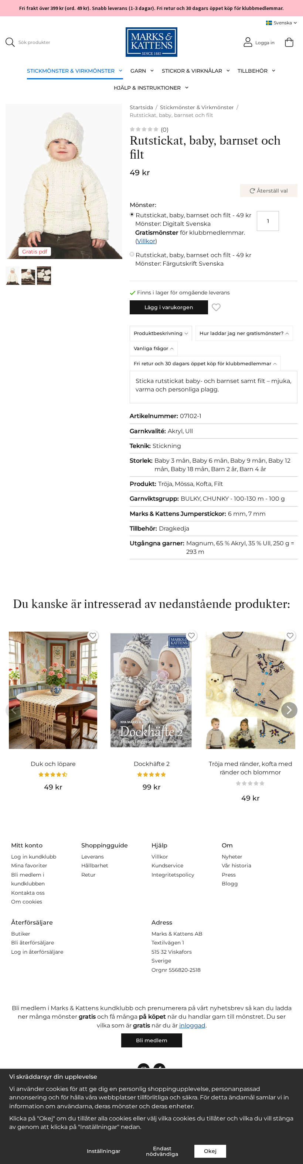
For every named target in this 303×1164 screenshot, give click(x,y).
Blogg (230, 883)
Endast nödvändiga (162, 1151)
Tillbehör (253, 71)
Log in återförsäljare (37, 952)
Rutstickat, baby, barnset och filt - (193, 219)
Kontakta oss (28, 893)
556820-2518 (185, 970)
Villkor (146, 241)
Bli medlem (151, 1040)
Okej (210, 1151)
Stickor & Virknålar (192, 71)
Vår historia (236, 865)
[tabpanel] (213, 387)
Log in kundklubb (33, 856)
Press (229, 874)
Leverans (92, 856)
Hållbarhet (94, 865)
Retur (88, 874)
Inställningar (103, 1151)
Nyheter (232, 856)
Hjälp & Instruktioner (147, 87)
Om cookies (26, 901)
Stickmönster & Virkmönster (71, 71)
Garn (138, 71)
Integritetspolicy (173, 874)
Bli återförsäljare (32, 942)
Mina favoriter (29, 865)
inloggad (192, 1025)
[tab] (162, 333)
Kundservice (167, 865)
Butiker (20, 933)
